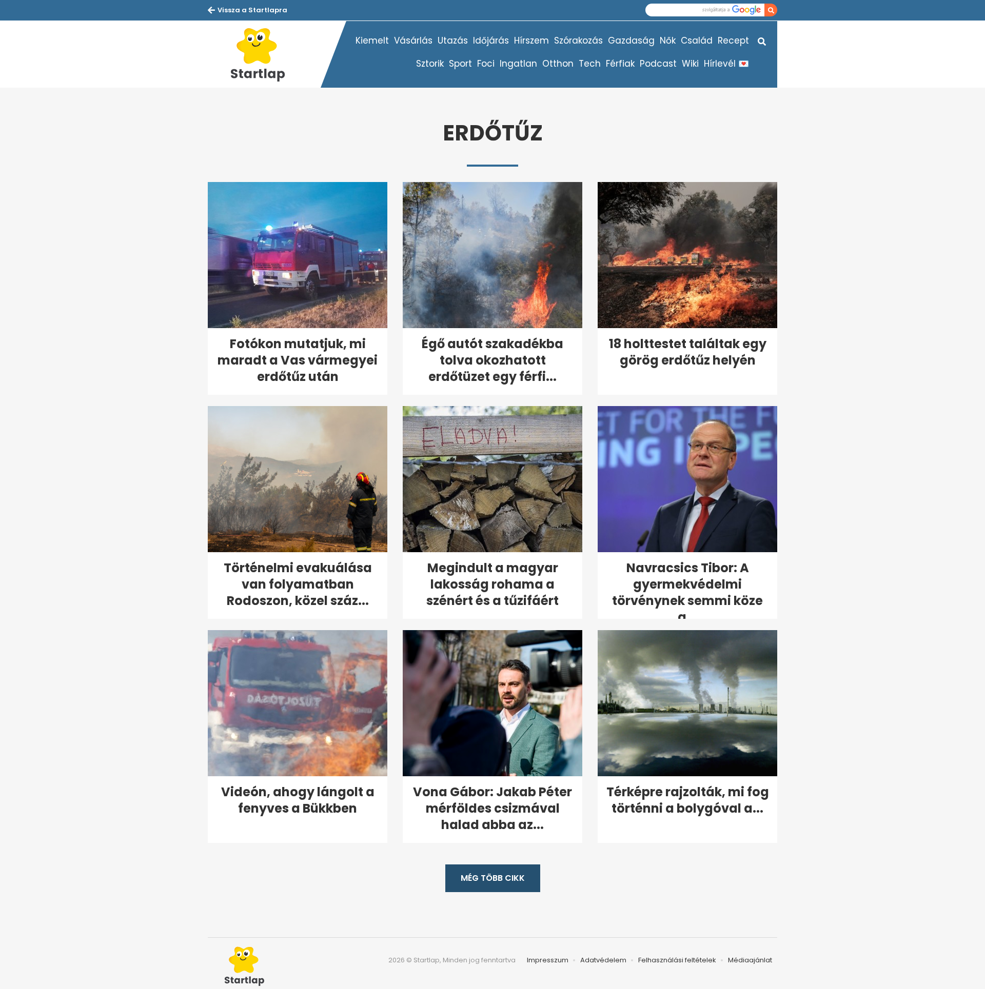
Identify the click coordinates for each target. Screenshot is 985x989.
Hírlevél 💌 (726, 63)
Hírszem (531, 40)
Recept (733, 40)
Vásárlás (413, 40)
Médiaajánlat (750, 960)
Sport (460, 63)
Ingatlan (518, 63)
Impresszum (547, 960)
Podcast (658, 63)
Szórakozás (578, 40)
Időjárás (491, 40)
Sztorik (430, 63)
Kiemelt (372, 40)
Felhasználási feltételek (677, 960)
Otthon (558, 63)
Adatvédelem (603, 960)
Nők (668, 40)
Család (697, 40)
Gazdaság (631, 40)
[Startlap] (264, 54)
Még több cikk (493, 878)
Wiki (690, 63)
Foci (486, 63)
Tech (590, 63)
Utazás (453, 40)
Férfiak (620, 63)
